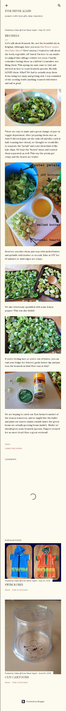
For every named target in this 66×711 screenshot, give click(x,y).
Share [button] (7, 444)
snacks (19, 448)
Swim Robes (14, 585)
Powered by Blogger (35, 701)
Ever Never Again (18, 11)
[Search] (59, 5)
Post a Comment (20, 590)
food (13, 448)
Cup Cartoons (17, 677)
